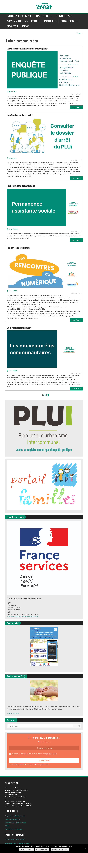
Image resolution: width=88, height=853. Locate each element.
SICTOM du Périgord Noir (14, 829)
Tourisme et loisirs (68, 21)
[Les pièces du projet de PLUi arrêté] (44, 137)
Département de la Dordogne (15, 816)
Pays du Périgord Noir (12, 819)
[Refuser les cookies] (85, 848)
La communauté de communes (19, 16)
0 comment (77, 94)
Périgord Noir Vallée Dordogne (15, 822)
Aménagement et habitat (17, 21)
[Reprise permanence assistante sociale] (44, 208)
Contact (25, 26)
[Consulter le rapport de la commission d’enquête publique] (44, 71)
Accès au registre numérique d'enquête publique (44, 449)
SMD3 (7, 826)
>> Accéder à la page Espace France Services (22, 616)
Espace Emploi (12, 26)
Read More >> (76, 107)
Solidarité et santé (64, 16)
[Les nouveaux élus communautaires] (44, 350)
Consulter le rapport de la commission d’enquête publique (27, 48)
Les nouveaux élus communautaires (19, 327)
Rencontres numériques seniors (18, 247)
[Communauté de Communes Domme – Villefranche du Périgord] (44, 6)
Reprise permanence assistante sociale (21, 185)
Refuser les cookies (42, 849)
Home (79, 33)
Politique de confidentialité (60, 849)
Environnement (49, 21)
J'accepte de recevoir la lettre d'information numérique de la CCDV (34, 754)
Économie (35, 21)
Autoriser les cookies (26, 849)
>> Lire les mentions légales (14, 839)
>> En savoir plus (13, 713)
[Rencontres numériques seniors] (44, 270)
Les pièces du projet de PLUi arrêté (19, 115)
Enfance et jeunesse (43, 16)
